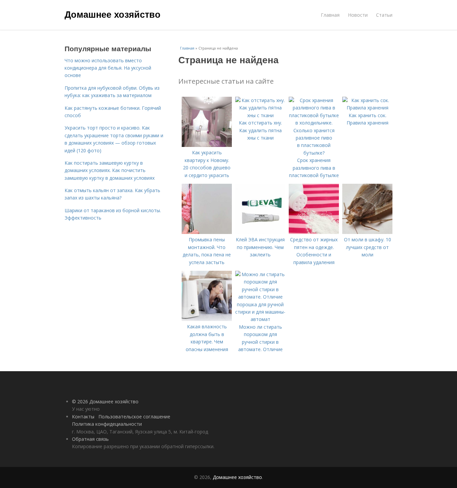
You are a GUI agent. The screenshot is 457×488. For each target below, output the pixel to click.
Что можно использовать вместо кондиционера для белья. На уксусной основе (108, 68)
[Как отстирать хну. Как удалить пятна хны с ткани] (260, 115)
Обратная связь (90, 439)
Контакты (83, 416)
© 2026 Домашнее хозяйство (105, 401)
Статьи (384, 15)
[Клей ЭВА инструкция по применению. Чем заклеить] (260, 232)
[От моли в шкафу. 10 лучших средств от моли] (367, 232)
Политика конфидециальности (107, 424)
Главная (330, 15)
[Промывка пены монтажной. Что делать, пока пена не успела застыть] (207, 232)
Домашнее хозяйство (113, 14)
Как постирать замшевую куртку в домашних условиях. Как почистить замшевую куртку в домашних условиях (110, 170)
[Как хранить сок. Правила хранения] (367, 107)
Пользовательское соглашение (134, 416)
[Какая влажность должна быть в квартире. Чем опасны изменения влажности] (207, 319)
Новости (358, 15)
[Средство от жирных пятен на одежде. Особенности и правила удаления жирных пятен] (314, 232)
